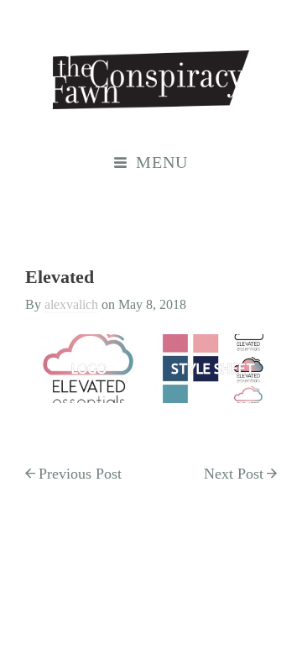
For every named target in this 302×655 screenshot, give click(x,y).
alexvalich (71, 304)
